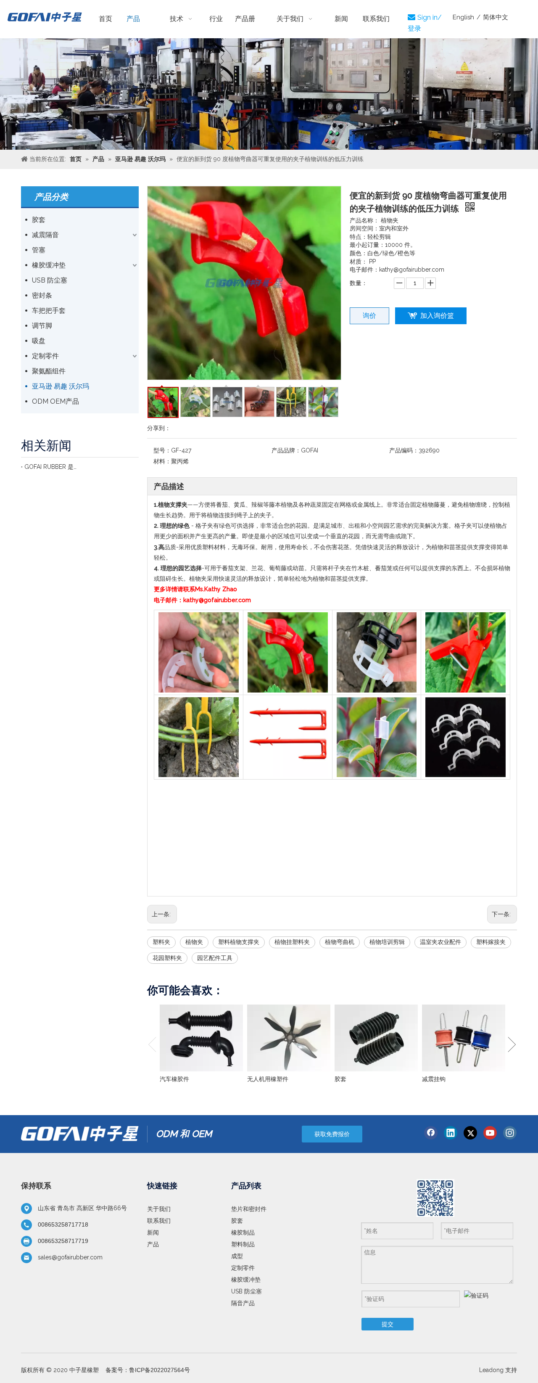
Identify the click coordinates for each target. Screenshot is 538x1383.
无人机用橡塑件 (267, 1079)
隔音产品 (243, 1303)
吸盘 (38, 341)
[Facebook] (431, 1133)
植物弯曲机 (339, 942)
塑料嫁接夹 (491, 942)
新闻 (153, 1232)
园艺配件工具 (214, 958)
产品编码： (404, 450)
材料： (162, 461)
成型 (237, 1256)
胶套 (38, 220)
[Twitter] (470, 1133)
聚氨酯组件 (49, 371)
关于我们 (159, 1209)
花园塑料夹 (167, 958)
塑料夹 (161, 942)
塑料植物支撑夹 (238, 942)
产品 (153, 1244)
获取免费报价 (332, 1134)
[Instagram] (510, 1133)
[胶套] (376, 1038)
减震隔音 (45, 235)
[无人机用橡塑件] (288, 1038)
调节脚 (42, 326)
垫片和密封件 (248, 1209)
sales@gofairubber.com (70, 1257)
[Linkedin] (450, 1133)
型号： (162, 450)
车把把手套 (49, 311)
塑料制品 (243, 1244)
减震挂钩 (434, 1079)
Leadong (491, 1370)
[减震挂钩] (463, 1038)
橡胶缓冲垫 (49, 265)
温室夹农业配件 (440, 942)
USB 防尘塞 (49, 280)
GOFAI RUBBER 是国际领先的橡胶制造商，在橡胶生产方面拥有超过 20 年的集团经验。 (50, 466)
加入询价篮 (437, 316)
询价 (369, 316)
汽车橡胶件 (174, 1079)
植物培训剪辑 (387, 942)
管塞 (38, 250)
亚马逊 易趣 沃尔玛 (60, 386)
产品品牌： (286, 450)
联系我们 (159, 1220)
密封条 (42, 295)
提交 (387, 1324)
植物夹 (194, 942)
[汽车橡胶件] (201, 1038)
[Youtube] (490, 1133)
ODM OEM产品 (55, 401)
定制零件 (45, 356)
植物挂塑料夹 (292, 942)
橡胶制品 (243, 1232)
